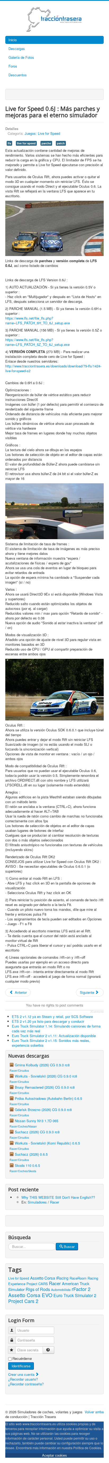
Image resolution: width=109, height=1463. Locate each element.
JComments (97, 1012)
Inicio (12, 39)
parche (46, 143)
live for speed (26, 143)
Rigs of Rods (38, 1289)
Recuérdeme (22, 1358)
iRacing (62, 1278)
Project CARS (37, 1283)
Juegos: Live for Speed (42, 133)
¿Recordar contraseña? (26, 1383)
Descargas (16, 48)
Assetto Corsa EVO (30, 1294)
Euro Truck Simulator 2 (74, 1295)
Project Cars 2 (23, 1300)
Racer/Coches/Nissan (23, 1126)
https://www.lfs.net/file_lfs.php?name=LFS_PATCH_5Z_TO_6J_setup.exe (37, 342)
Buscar (69, 1246)
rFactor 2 (81, 1288)
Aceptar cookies (54, 1455)
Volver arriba (94, 1411)
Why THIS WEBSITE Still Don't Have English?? (58, 1197)
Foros (12, 66)
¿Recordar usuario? (23, 1379)
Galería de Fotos (21, 57)
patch (61, 143)
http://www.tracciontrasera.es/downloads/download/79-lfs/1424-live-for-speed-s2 (53, 368)
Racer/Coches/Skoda (23, 1171)
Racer (54, 1202)
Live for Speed (18, 1278)
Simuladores (37, 1202)
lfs (9, 143)
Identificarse (21, 1365)
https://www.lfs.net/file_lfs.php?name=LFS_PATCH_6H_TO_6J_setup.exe (37, 320)
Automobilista (61, 1289)
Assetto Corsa (42, 1278)
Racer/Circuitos (19, 1070)
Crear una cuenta (21, 1374)
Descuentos (17, 74)
